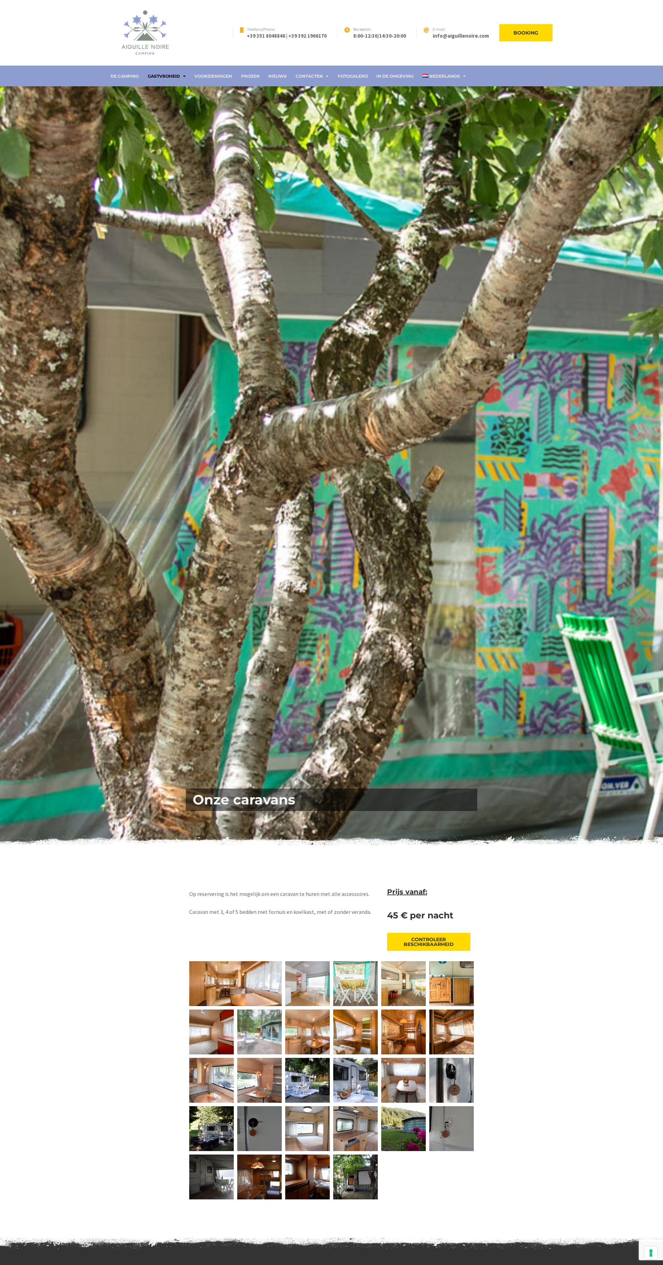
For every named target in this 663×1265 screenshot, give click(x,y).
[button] (235, 983)
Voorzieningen (213, 76)
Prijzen (250, 76)
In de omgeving (395, 76)
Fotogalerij (353, 76)
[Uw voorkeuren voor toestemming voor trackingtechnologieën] (650, 1252)
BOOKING (525, 33)
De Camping (124, 76)
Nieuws (277, 76)
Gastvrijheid (164, 76)
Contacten (309, 76)
